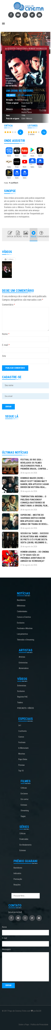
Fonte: (6, 183)
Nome (5, 334)
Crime (29, 109)
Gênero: (9, 109)
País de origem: (13, 118)
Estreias (24, 805)
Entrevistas (23, 662)
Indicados (17, 873)
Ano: (8, 115)
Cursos (21, 737)
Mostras (21, 753)
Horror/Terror (26, 112)
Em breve (24, 793)
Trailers (20, 702)
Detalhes (18, 236)
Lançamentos (22, 634)
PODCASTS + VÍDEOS (25, 708)
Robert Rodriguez (22, 100)
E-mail (6, 344)
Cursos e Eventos (24, 617)
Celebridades (22, 611)
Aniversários (24, 668)
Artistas (22, 657)
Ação (23, 109)
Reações (17, 884)
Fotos (25, 236)
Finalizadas (23, 839)
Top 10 (21, 770)
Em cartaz (25, 799)
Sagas (23, 816)
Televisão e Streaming (25, 639)
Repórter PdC (22, 697)
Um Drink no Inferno (19, 90)
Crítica (10, 236)
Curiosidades (41, 236)
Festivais (21, 742)
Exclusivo (20, 623)
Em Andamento (25, 845)
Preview (21, 765)
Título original (12, 103)
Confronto (22, 731)
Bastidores (21, 600)
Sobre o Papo (24, 1024)
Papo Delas (22, 759)
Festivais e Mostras (25, 628)
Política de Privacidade (39, 1024)
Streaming (25, 810)
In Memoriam (23, 748)
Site (4, 356)
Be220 (38, 1011)
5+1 (19, 725)
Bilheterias (21, 605)
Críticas (24, 788)
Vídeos (33, 236)
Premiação (18, 879)
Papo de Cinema (14, 1011)
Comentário (8, 304)
